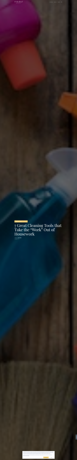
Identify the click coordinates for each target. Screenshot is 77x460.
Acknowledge (46, 457)
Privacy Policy (48, 453)
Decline (51, 457)
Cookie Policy (45, 453)
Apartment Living (18, 221)
